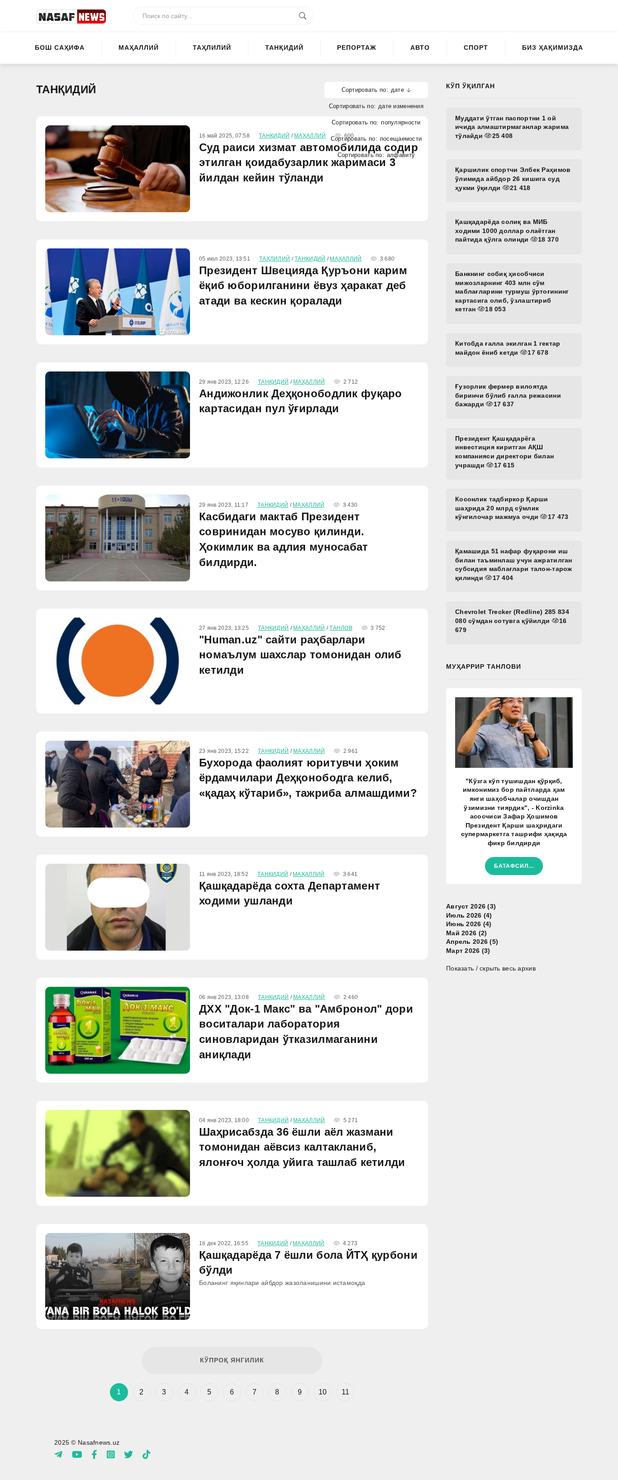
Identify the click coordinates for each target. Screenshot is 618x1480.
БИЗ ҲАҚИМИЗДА (552, 47)
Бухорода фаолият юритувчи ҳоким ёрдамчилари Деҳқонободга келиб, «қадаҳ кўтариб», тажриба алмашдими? (308, 778)
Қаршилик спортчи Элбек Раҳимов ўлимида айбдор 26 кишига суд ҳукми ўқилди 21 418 (512, 178)
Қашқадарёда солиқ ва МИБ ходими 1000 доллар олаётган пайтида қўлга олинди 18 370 (507, 230)
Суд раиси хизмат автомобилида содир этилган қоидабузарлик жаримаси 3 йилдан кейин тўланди (308, 162)
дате (397, 89)
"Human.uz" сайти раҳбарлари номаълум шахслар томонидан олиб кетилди (300, 654)
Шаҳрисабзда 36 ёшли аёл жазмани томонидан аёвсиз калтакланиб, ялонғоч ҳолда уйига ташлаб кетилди (302, 1147)
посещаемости (401, 138)
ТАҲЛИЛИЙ (212, 47)
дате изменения (400, 106)
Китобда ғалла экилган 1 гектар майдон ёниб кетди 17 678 (507, 348)
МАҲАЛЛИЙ (139, 47)
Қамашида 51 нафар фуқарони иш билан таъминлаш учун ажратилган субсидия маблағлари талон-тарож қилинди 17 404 (513, 564)
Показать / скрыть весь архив (491, 968)
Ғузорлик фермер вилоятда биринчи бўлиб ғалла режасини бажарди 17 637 (508, 395)
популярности (400, 122)
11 (346, 1392)
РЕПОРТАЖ (356, 47)
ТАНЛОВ (340, 628)
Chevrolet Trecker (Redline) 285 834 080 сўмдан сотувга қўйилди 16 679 (512, 620)
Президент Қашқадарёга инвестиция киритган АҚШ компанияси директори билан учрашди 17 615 (504, 452)
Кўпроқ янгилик (232, 1360)
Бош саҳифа (60, 47)
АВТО (420, 47)
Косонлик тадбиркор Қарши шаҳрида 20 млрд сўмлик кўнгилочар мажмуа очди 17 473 (511, 507)
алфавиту (401, 155)
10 (323, 1392)
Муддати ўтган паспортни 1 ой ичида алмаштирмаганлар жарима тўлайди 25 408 (512, 126)
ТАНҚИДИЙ (284, 47)
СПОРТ (476, 47)
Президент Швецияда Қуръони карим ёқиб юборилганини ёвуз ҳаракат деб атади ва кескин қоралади (303, 285)
